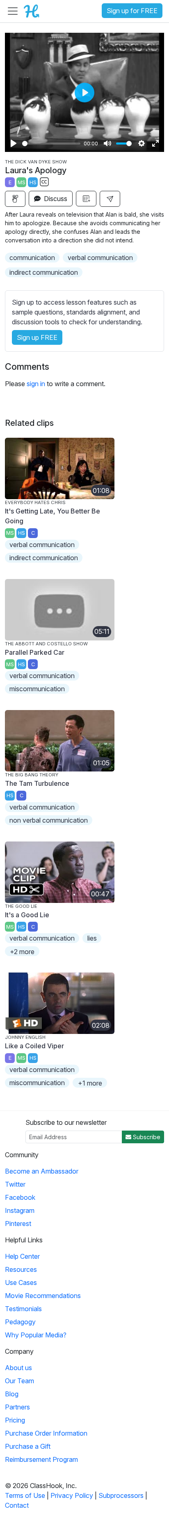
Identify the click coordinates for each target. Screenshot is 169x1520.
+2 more (22, 952)
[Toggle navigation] (13, 11)
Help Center (22, 1256)
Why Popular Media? (35, 1335)
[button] (110, 199)
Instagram (19, 1210)
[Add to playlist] (86, 198)
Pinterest (18, 1223)
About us (18, 1368)
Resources (21, 1269)
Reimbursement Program (41, 1459)
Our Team (19, 1381)
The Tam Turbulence (37, 783)
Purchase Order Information (46, 1433)
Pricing (15, 1420)
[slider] (51, 143)
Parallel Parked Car (34, 652)
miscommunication (37, 689)
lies (92, 938)
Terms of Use (25, 1495)
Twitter (15, 1184)
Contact (17, 1505)
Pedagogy (20, 1322)
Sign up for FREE (132, 11)
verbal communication (100, 257)
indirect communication (43, 272)
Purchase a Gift (27, 1446)
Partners (17, 1407)
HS (33, 182)
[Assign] (15, 199)
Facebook (20, 1197)
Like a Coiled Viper (34, 1046)
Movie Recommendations (43, 1296)
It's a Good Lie (27, 915)
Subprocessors (121, 1495)
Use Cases (21, 1282)
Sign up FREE (37, 337)
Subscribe (145, 1136)
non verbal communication (48, 820)
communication (32, 257)
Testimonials (23, 1309)
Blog (11, 1394)
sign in (36, 384)
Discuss (54, 199)
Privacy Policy (71, 1495)
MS (21, 182)
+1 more (90, 1083)
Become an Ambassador (41, 1171)
